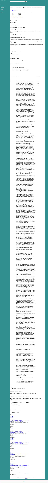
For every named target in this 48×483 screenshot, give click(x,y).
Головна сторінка (3, 0)
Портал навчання (26, 473)
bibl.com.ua (26, 478)
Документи (19, 15)
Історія (2, 9)
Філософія (2, 10)
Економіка (2, 11)
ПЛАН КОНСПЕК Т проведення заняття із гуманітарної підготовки (12, 431)
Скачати (13, 10)
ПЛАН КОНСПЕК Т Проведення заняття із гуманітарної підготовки (12, 419)
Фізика (2, 12)
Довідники (2, 6)
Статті (24, 481)
